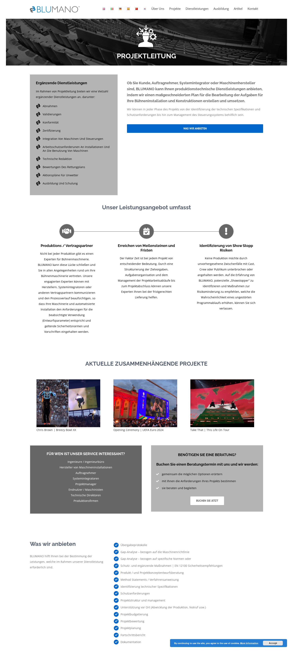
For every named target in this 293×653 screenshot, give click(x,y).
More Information (249, 643)
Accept (273, 643)
